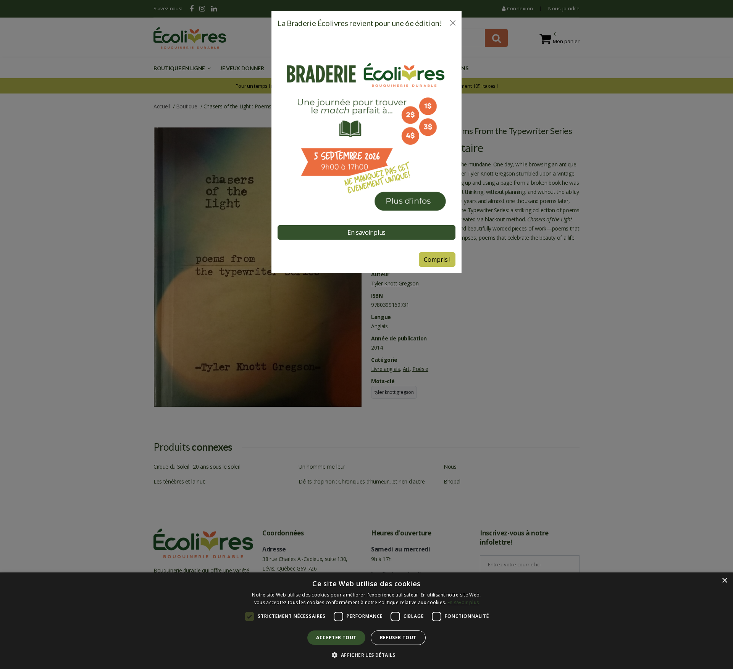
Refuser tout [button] (398, 637)
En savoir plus (463, 602)
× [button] (724, 581)
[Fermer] (453, 23)
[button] (366, 655)
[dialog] (366, 620)
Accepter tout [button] (336, 637)
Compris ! (437, 259)
